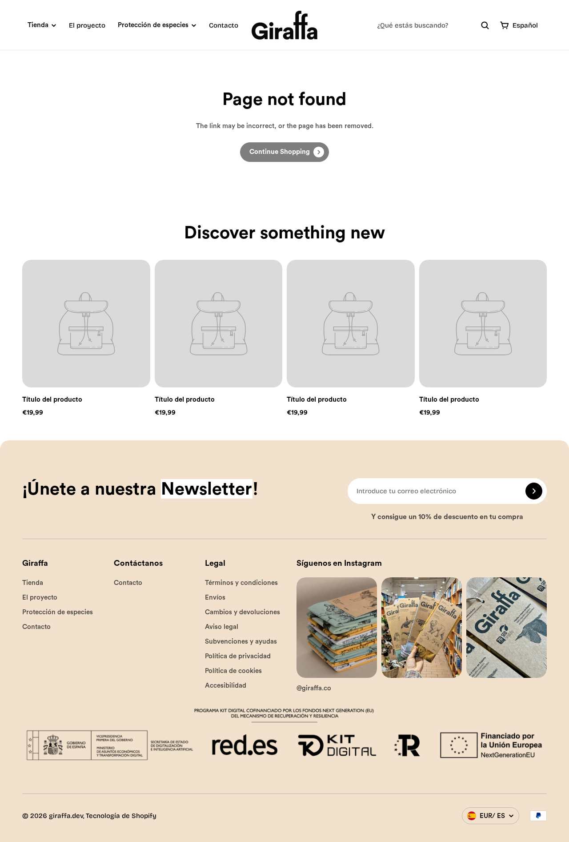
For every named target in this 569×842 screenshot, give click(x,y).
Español (525, 25)
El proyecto (87, 25)
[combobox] (433, 25)
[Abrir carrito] (505, 25)
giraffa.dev (66, 816)
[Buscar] (485, 25)
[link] (284, 152)
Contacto (223, 25)
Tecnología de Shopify (121, 816)
